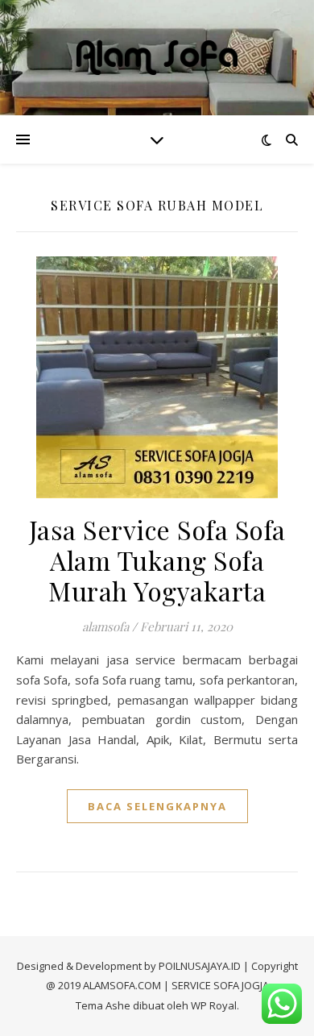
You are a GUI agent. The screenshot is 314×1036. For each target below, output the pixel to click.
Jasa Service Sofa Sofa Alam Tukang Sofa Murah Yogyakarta (157, 560)
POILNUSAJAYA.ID (200, 966)
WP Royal (214, 1005)
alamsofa (105, 626)
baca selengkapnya (157, 806)
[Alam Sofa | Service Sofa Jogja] (157, 57)
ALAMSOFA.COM (122, 985)
